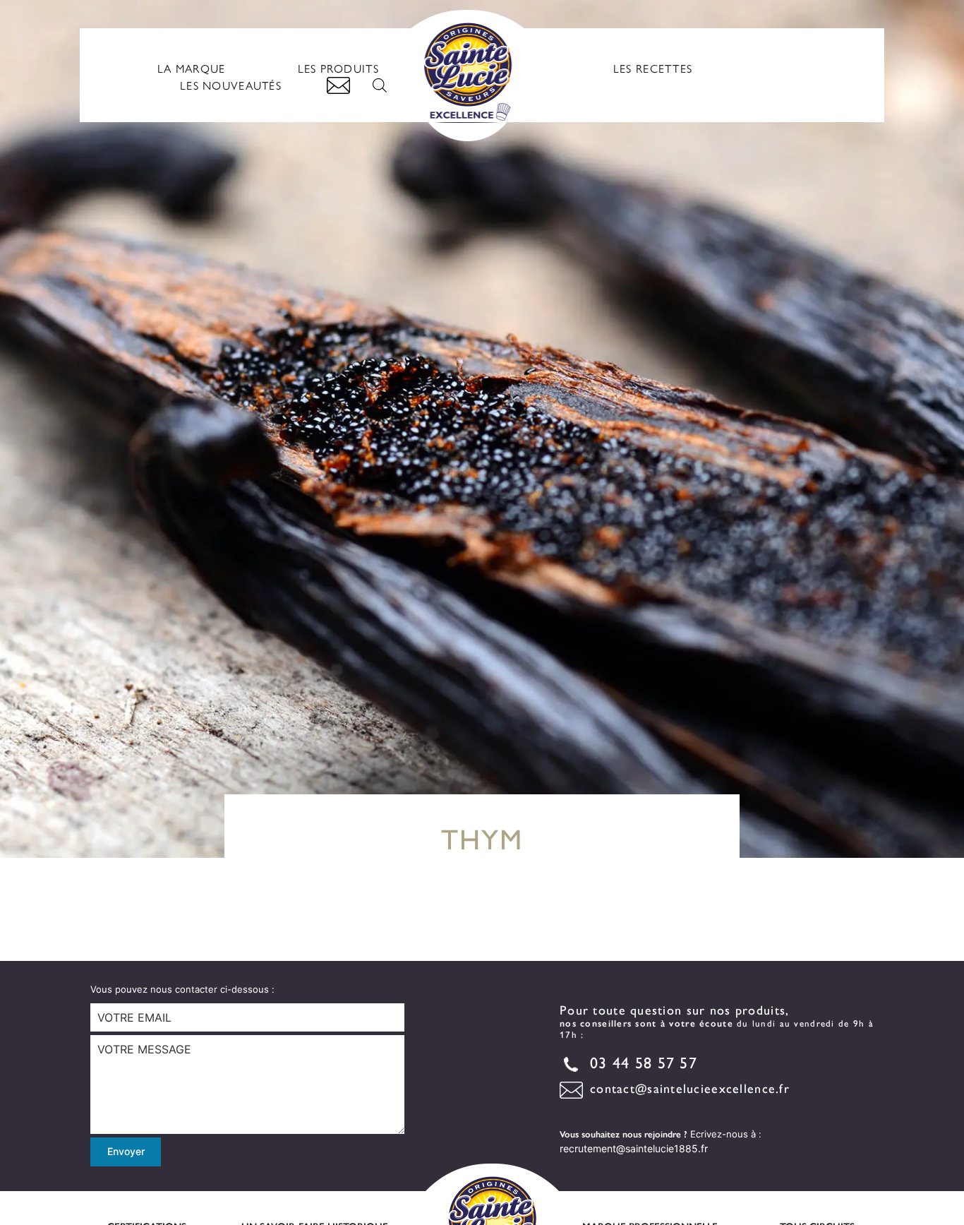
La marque (191, 68)
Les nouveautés (231, 85)
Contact (338, 85)
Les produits (338, 68)
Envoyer (126, 1151)
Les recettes (652, 68)
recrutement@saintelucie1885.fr (634, 1148)
